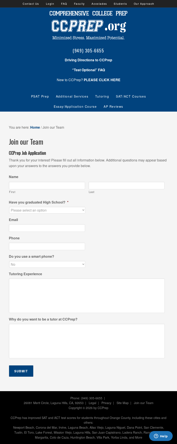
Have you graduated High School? (38, 202)
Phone (14, 238)
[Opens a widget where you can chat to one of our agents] (161, 436)
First (12, 192)
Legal (92, 403)
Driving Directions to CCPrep (88, 59)
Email (13, 220)
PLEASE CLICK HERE (102, 79)
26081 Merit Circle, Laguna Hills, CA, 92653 (54, 403)
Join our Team (143, 403)
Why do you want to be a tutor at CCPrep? (43, 319)
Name (13, 177)
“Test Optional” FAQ (88, 69)
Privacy (106, 403)
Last (92, 192)
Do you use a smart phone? (31, 256)
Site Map (123, 403)
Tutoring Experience (25, 274)
